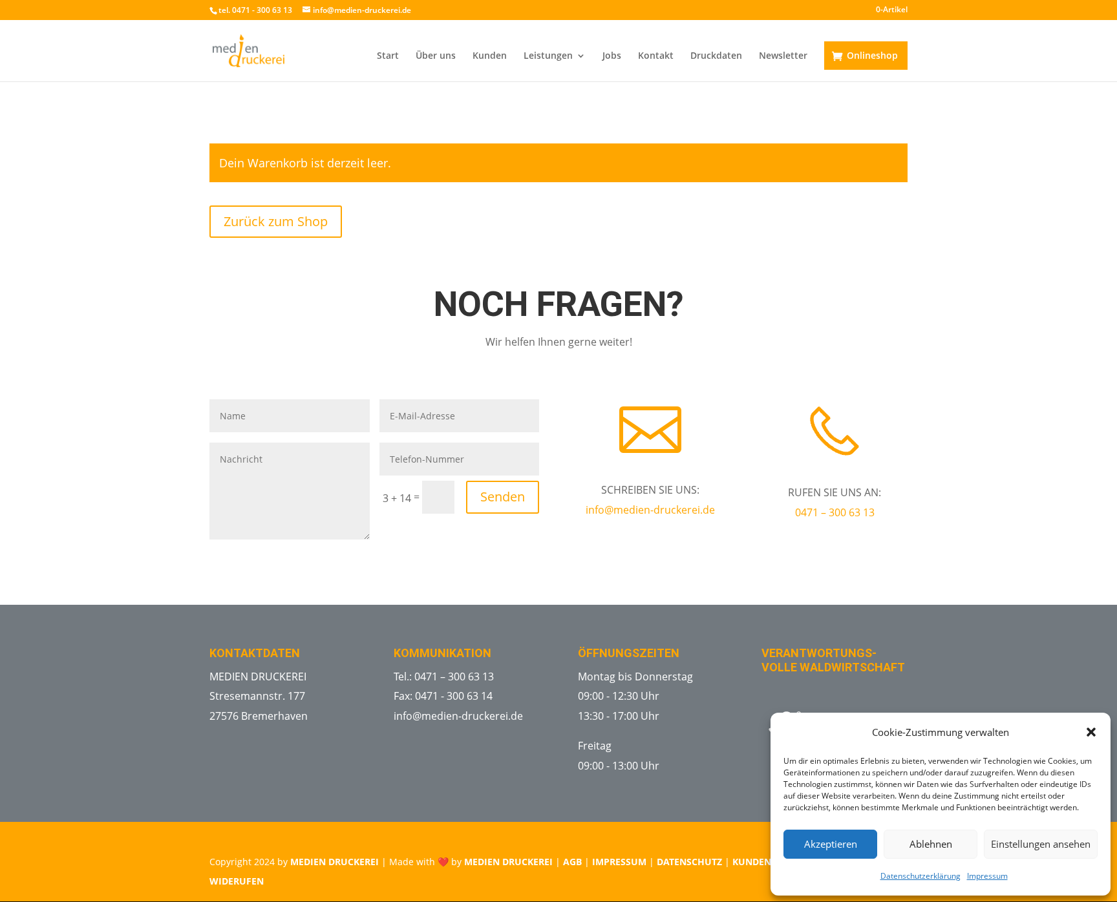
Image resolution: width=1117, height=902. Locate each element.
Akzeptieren (830, 843)
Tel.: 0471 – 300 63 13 (444, 676)
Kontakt (656, 56)
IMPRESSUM (619, 861)
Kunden (490, 56)
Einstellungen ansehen (1040, 843)
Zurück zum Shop (276, 221)
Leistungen (548, 56)
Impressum (987, 875)
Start (388, 56)
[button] (1091, 732)
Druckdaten (716, 56)
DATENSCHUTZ (689, 861)
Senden (502, 496)
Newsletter (783, 56)
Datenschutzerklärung (920, 875)
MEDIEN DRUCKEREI (334, 861)
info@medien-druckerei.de (650, 510)
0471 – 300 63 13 (835, 512)
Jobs (611, 56)
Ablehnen (931, 843)
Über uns (436, 56)
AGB (572, 861)
